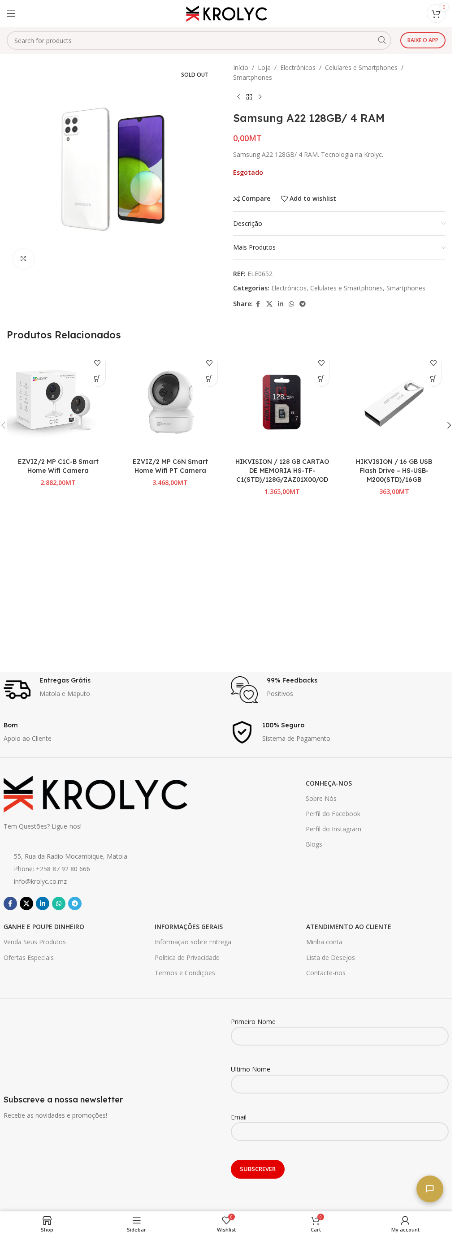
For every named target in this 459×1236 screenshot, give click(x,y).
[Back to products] (249, 97)
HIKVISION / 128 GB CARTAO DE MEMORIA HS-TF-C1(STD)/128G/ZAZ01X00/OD (282, 470)
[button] (97, 378)
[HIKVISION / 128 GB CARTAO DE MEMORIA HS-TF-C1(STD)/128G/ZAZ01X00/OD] (282, 402)
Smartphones (252, 77)
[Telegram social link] (302, 304)
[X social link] (269, 304)
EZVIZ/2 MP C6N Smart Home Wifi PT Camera (170, 466)
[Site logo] (226, 13)
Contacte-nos (326, 972)
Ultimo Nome (250, 1069)
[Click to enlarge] (23, 259)
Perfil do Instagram (333, 829)
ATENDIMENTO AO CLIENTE (348, 926)
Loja (264, 67)
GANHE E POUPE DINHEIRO (44, 926)
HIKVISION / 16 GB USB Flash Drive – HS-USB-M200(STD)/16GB (394, 470)
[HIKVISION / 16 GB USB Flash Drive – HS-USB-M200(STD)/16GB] (394, 402)
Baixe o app (422, 40)
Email (239, 1117)
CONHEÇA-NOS (329, 783)
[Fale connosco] (429, 1188)
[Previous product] (238, 97)
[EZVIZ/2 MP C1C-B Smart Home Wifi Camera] (58, 402)
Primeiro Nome (253, 1021)
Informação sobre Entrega (193, 942)
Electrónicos (298, 67)
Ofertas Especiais (29, 957)
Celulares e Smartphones (361, 67)
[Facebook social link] (258, 304)
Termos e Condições (185, 972)
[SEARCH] (381, 40)
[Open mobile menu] (11, 13)
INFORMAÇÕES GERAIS (189, 926)
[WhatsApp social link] (291, 304)
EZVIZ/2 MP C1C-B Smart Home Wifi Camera (58, 466)
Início (240, 67)
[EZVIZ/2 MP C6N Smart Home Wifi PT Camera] (170, 402)
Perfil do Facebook (333, 813)
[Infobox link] (113, 689)
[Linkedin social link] (280, 304)
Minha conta (324, 942)
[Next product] (260, 97)
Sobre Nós (321, 798)
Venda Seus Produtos (35, 942)
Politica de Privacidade (187, 957)
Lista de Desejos (330, 957)
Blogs (314, 844)
